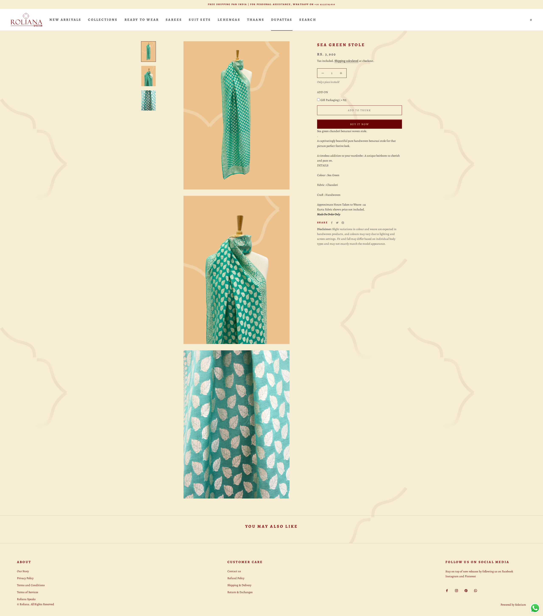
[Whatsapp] (475, 590)
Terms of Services (27, 592)
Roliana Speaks (26, 599)
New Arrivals (65, 19)
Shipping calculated (346, 61)
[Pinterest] (342, 222)
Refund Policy (235, 578)
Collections (103, 19)
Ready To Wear (142, 19)
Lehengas (229, 19)
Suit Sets (200, 19)
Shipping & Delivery (239, 585)
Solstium (520, 605)
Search (307, 19)
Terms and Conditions (31, 585)
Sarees (174, 19)
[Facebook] (331, 222)
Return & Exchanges (240, 592)
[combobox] (359, 131)
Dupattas (281, 19)
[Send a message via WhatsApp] (535, 608)
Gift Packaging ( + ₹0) (333, 100)
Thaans (255, 19)
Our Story (23, 571)
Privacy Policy (25, 578)
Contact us (234, 571)
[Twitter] (337, 222)
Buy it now (359, 124)
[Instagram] (456, 590)
